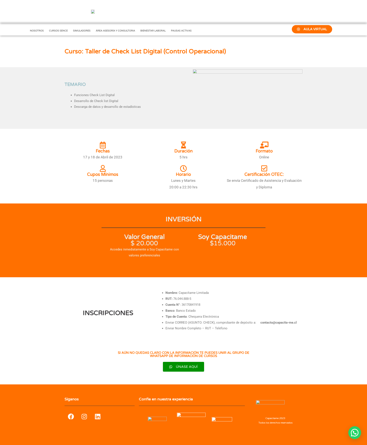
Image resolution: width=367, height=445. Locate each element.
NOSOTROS (37, 30)
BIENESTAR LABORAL (153, 30)
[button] (354, 432)
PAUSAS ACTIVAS (181, 30)
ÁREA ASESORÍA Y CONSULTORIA (115, 30)
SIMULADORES (81, 30)
